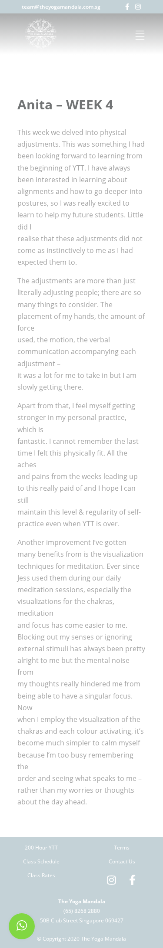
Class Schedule (41, 861)
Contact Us (122, 861)
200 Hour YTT (41, 847)
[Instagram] (138, 6)
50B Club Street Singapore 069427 (81, 920)
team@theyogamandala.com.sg (61, 6)
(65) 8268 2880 (81, 911)
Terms (122, 847)
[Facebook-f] (127, 6)
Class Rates (41, 875)
